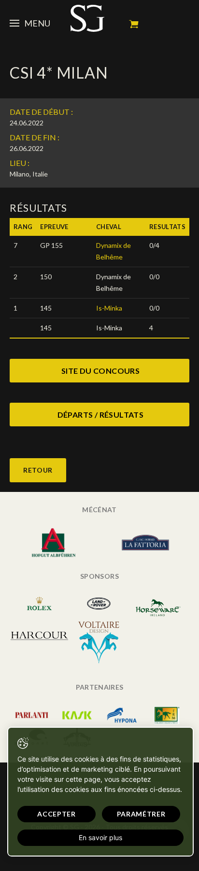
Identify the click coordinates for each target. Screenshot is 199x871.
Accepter (56, 814)
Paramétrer (141, 814)
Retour (38, 470)
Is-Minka (109, 308)
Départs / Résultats (100, 414)
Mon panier (134, 24)
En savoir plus (100, 837)
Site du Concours (100, 370)
